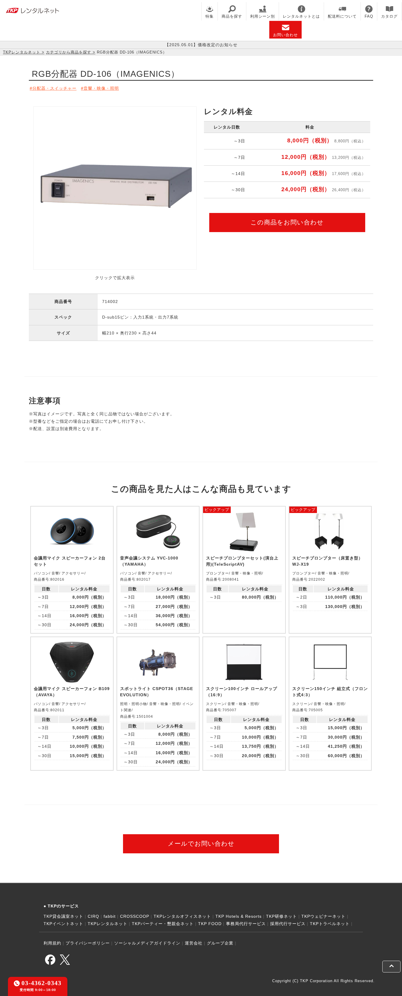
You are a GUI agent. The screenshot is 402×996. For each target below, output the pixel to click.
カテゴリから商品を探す (68, 52)
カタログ (389, 16)
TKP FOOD (210, 923)
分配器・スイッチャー (54, 88)
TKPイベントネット (63, 923)
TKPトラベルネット (330, 923)
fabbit (110, 916)
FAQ (369, 16)
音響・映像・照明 (101, 88)
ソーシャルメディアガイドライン (147, 943)
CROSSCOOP (134, 916)
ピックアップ (217, 509)
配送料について (342, 16)
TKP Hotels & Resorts (238, 916)
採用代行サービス (287, 923)
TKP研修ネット (281, 916)
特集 (209, 16)
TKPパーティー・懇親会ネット (163, 923)
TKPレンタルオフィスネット (182, 916)
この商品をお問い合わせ (287, 222)
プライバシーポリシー (88, 943)
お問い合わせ (285, 35)
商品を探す (232, 16)
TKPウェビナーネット (323, 916)
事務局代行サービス (246, 923)
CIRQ (93, 916)
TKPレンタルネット (21, 52)
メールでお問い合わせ (201, 843)
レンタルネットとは (301, 16)
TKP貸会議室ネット (63, 916)
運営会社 (193, 943)
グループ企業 (220, 943)
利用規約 (52, 943)
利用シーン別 (262, 16)
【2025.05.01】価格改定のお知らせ (201, 44)
